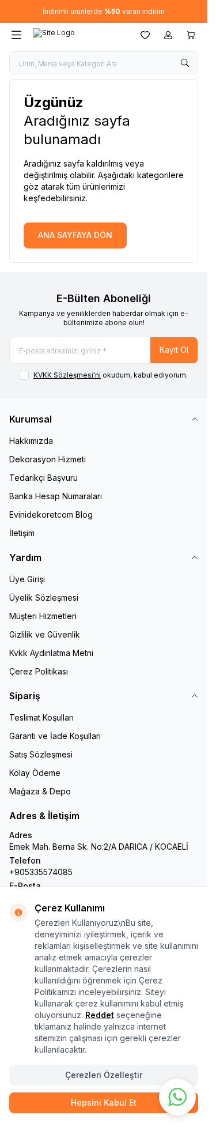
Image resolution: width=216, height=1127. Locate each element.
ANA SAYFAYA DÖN (75, 235)
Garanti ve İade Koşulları (55, 736)
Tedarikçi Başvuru (43, 478)
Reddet (99, 1015)
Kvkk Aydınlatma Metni (51, 653)
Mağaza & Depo (40, 791)
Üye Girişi (27, 579)
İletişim (22, 533)
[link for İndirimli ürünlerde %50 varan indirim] (103, 11)
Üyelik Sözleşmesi (43, 597)
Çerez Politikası (38, 671)
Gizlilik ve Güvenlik (44, 634)
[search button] (185, 62)
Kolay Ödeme (34, 773)
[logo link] (78, 35)
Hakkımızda (31, 441)
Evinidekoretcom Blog (51, 514)
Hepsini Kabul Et (104, 1102)
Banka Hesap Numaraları (55, 496)
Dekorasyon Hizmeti (47, 459)
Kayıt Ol (174, 350)
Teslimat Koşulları (41, 717)
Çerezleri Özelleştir (103, 1075)
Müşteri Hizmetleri (43, 616)
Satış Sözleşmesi (41, 754)
